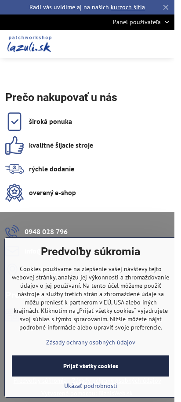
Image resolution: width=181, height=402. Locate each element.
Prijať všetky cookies (90, 366)
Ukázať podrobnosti (90, 386)
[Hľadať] (121, 44)
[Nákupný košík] (142, 44)
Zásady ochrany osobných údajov (90, 342)
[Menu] (163, 44)
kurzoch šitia (128, 7)
